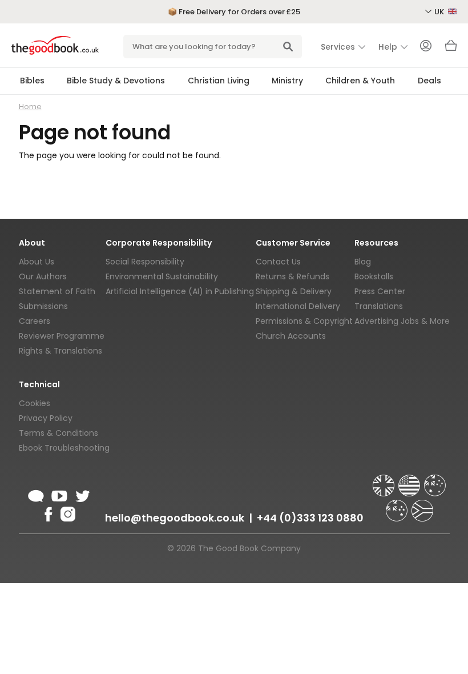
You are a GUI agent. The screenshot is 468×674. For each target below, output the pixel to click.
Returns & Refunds (292, 276)
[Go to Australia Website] (435, 480)
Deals (429, 80)
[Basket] (451, 48)
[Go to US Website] (410, 480)
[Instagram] (67, 512)
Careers (34, 321)
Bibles (32, 80)
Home (30, 106)
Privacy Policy (45, 418)
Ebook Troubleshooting (64, 448)
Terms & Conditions (58, 433)
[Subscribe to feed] (36, 494)
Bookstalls (373, 276)
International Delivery (298, 306)
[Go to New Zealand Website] (398, 505)
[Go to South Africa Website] (422, 505)
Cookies (34, 403)
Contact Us (278, 261)
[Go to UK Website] (385, 480)
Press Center (379, 291)
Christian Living (218, 80)
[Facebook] (48, 512)
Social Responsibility (145, 261)
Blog (362, 261)
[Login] (425, 47)
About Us (36, 261)
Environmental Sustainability (162, 276)
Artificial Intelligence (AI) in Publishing (180, 291)
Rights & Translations (60, 350)
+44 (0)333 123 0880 (310, 518)
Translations (378, 306)
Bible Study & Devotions (116, 80)
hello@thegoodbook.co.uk (174, 518)
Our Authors (43, 276)
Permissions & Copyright (304, 321)
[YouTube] (59, 494)
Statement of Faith (57, 291)
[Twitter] (81, 494)
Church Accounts (291, 336)
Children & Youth (360, 80)
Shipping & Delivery (294, 291)
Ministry (287, 80)
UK (440, 11)
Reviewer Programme (61, 336)
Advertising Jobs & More (402, 321)
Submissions (43, 306)
